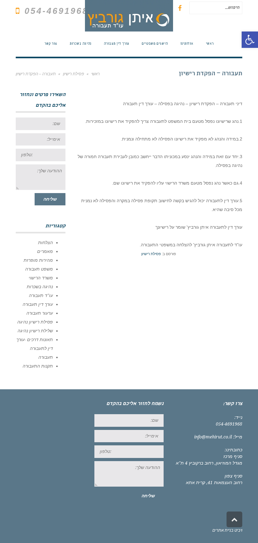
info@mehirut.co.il (213, 436)
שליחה (50, 199)
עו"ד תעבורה (41, 295)
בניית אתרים (222, 530)
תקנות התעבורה (38, 366)
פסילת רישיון (151, 254)
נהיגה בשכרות (40, 286)
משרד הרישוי (41, 277)
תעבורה (45, 357)
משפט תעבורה (39, 269)
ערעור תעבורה (39, 313)
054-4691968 (229, 423)
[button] (250, 39)
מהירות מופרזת (38, 260)
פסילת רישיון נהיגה (35, 321)
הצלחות (45, 242)
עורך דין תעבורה (38, 304)
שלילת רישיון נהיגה (35, 330)
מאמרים (45, 251)
